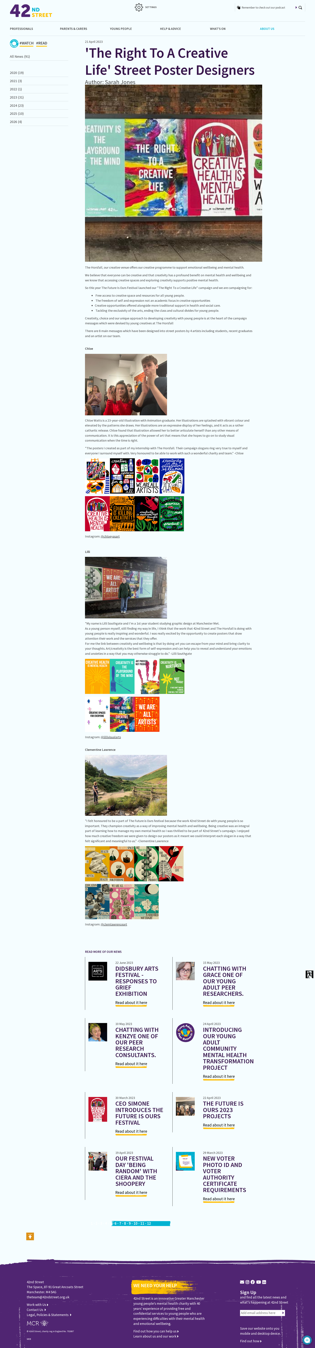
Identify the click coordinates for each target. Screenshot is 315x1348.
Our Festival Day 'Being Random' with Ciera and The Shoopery (136, 1170)
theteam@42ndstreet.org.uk (48, 1297)
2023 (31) (17, 97)
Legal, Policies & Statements (48, 1315)
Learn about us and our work (155, 1336)
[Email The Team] (242, 1282)
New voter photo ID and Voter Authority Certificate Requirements (224, 1174)
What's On (218, 29)
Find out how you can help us (155, 1331)
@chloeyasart (110, 536)
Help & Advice (170, 29)
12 (149, 1223)
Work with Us (37, 1304)
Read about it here (131, 1002)
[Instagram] (247, 1282)
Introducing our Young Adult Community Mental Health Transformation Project (228, 1048)
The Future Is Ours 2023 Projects (223, 1109)
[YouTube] (258, 1282)
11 (142, 1223)
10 (135, 1223)
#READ (41, 43)
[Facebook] (253, 1282)
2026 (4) (16, 121)
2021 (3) (16, 81)
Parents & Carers (73, 29)
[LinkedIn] (264, 1282)
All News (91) (20, 56)
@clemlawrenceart (114, 924)
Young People (121, 29)
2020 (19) (17, 72)
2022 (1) (16, 89)
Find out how (250, 1341)
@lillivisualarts (111, 737)
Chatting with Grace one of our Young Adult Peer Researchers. (224, 981)
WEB (29, 1339)
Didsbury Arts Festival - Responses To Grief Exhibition (136, 981)
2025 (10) (17, 113)
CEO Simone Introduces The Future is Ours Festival (139, 1112)
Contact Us (35, 1309)
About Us (267, 29)
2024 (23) (17, 105)
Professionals (21, 29)
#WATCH (27, 43)
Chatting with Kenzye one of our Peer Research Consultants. (137, 1042)
